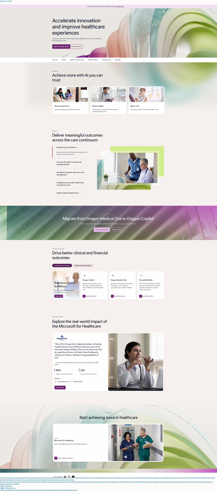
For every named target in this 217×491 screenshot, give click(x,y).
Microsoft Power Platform (40, 482)
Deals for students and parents (57, 480)
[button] (77, 46)
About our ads (73, 490)
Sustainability (15, 484)
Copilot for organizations (48, 478)
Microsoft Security (12, 482)
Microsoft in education (180, 478)
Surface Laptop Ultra (20, 478)
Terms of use (46, 490)
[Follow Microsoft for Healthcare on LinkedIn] (65, 476)
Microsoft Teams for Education (206, 478)
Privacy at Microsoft (194, 482)
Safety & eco (60, 490)
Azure (79, 482)
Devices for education (192, 478)
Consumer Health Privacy (7, 490)
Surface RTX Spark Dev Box (34, 478)
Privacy (31, 490)
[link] (55, 60)
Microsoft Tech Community (127, 482)
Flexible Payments (169, 478)
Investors (202, 482)
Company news (184, 482)
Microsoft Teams (52, 482)
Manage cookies (37, 490)
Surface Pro (3, 478)
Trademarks (53, 490)
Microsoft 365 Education (6, 480)
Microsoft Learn (97, 482)
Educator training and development (38, 480)
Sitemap (16, 490)
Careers (168, 482)
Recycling (66, 490)
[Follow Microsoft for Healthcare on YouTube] (73, 476)
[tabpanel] (108, 285)
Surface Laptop (11, 478)
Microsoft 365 (29, 482)
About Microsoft (175, 482)
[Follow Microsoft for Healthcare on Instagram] (69, 476)
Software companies (152, 482)
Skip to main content (6, 1)
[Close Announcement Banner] (162, 6)
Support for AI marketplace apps (110, 482)
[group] (70, 100)
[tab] (62, 265)
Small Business (73, 482)
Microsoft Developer (86, 482)
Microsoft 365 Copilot (63, 482)
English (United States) (6, 486)
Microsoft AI (3, 482)
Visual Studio (162, 482)
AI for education (70, 480)
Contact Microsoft (24, 490)
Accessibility (8, 484)
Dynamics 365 (21, 482)
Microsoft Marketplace (141, 482)
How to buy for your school (21, 480)
